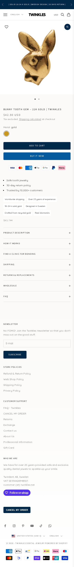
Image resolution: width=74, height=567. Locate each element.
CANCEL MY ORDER (14, 413)
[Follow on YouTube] (32, 526)
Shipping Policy (12, 385)
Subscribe (15, 354)
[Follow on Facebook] (5, 526)
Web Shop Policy (13, 379)
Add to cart (37, 145)
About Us (8, 436)
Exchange (9, 424)
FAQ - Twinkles (12, 407)
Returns (7, 419)
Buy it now (37, 156)
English (15, 14)
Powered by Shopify (56, 543)
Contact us (10, 430)
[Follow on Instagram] (14, 526)
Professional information (17, 442)
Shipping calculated (30, 119)
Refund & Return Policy (17, 373)
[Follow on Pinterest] (23, 526)
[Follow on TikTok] (41, 526)
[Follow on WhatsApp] (50, 526)
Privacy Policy (11, 390)
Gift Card (8, 447)
